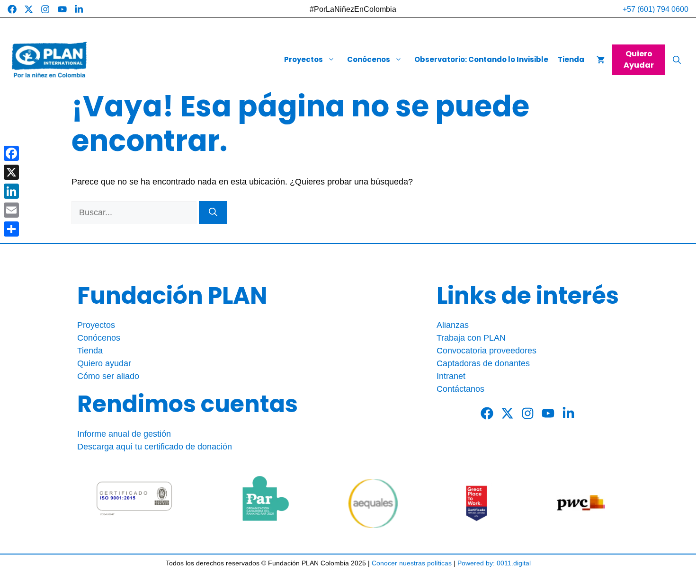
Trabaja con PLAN (471, 338)
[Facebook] (11, 153)
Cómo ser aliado (108, 376)
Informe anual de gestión (124, 434)
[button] (676, 60)
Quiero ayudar (104, 363)
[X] (11, 172)
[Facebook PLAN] (487, 413)
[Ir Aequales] (373, 503)
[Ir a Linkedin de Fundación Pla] (78, 9)
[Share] (11, 229)
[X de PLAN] (507, 413)
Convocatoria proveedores (486, 350)
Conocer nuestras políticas (412, 563)
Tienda (571, 59)
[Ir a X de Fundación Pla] (28, 9)
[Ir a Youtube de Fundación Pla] (62, 9)
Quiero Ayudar (639, 59)
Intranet (451, 376)
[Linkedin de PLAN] (568, 413)
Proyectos (303, 59)
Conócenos (368, 59)
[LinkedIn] (11, 191)
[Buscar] (213, 212)
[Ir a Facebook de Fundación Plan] (12, 9)
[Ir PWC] (580, 503)
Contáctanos (460, 389)
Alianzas (453, 325)
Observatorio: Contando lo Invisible (481, 59)
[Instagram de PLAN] (527, 413)
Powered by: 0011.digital (494, 563)
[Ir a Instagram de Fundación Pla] (45, 9)
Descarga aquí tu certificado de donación (154, 446)
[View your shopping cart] (600, 60)
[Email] (11, 210)
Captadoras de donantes (483, 363)
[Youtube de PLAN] (548, 413)
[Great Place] (476, 503)
